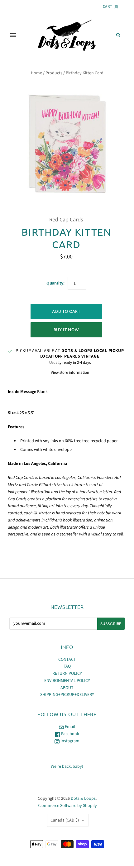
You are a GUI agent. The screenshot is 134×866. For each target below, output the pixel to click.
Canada (64, 820)
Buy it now (66, 329)
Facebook (69, 734)
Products (53, 73)
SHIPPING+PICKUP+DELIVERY (67, 695)
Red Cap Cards (66, 220)
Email (69, 727)
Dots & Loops (83, 798)
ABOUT (67, 688)
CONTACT (67, 659)
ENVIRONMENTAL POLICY (67, 681)
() (110, 6)
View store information (70, 372)
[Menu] (13, 35)
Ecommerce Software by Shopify (67, 806)
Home (36, 73)
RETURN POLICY (67, 673)
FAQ (67, 666)
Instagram (69, 741)
